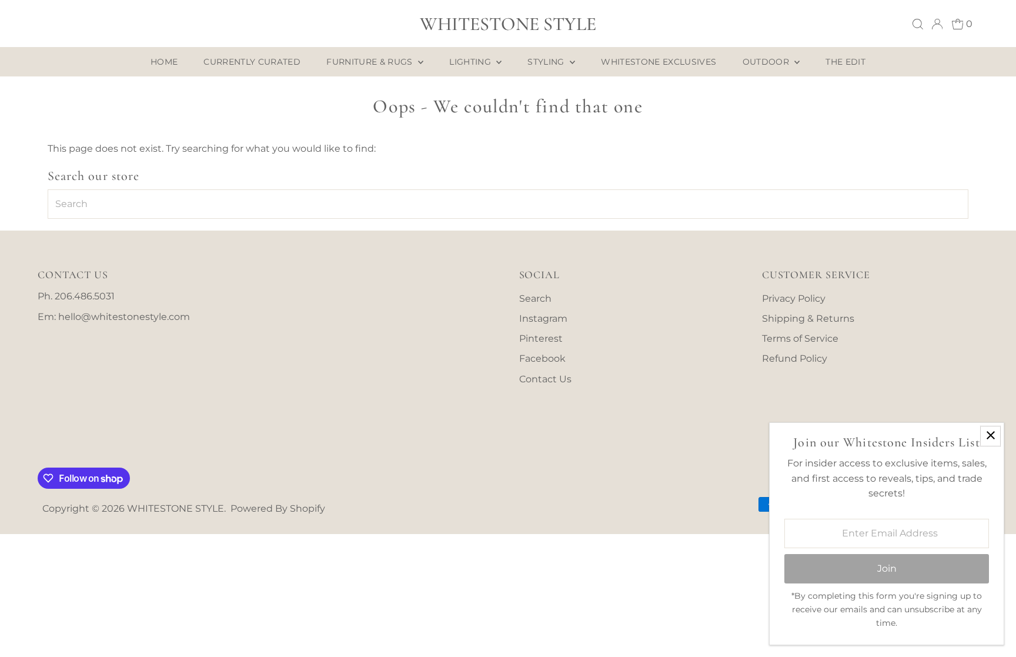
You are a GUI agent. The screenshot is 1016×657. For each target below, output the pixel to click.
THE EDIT (845, 61)
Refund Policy (794, 358)
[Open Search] (918, 24)
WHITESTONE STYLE (508, 23)
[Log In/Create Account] (937, 24)
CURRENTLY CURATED (251, 61)
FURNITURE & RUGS (370, 61)
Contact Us (545, 379)
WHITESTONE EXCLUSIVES (658, 61)
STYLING (547, 61)
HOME (164, 61)
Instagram (543, 318)
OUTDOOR (767, 61)
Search (535, 298)
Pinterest (541, 338)
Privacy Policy (793, 298)
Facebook (542, 358)
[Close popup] (990, 436)
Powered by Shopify (277, 508)
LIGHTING (471, 61)
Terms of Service (800, 338)
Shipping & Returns (808, 318)
